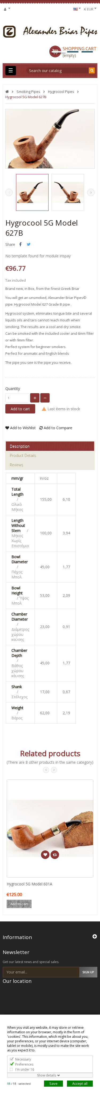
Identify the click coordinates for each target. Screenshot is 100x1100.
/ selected (19, 1084)
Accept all (79, 1083)
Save (53, 1083)
